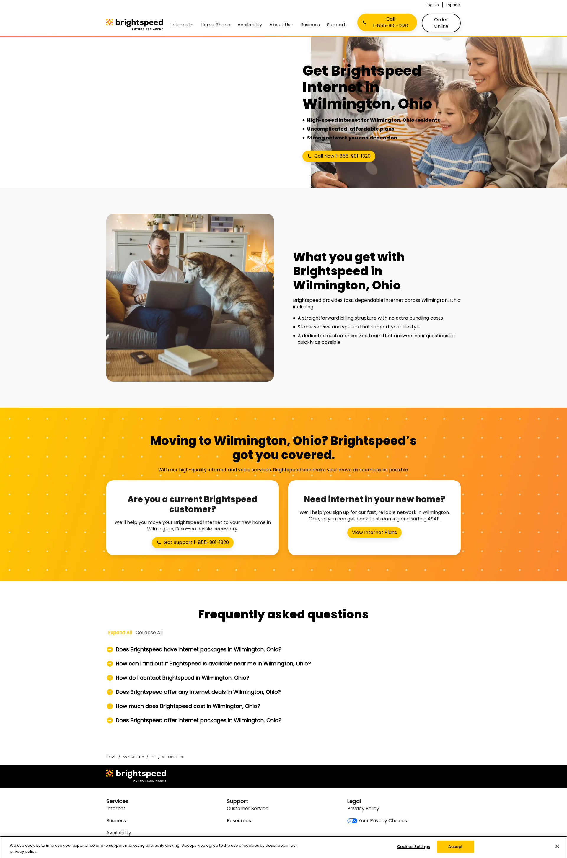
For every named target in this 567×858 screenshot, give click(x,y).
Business (116, 820)
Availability (133, 757)
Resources (239, 820)
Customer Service (247, 808)
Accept (455, 846)
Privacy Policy (363, 808)
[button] (283, 649)
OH (153, 757)
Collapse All (149, 632)
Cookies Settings (413, 846)
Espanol (453, 4)
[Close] (557, 846)
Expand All (120, 632)
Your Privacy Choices (383, 820)
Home (111, 757)
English (432, 4)
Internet (116, 808)
